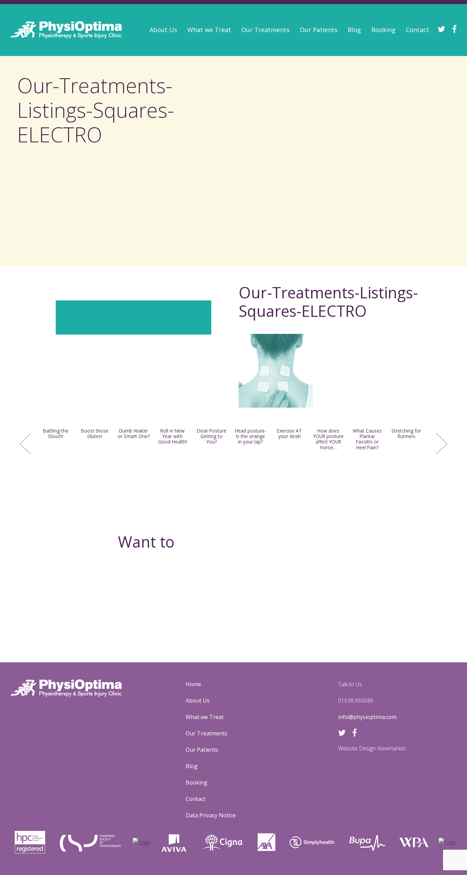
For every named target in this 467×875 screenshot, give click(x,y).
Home (193, 684)
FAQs (156, 82)
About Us (163, 30)
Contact (417, 30)
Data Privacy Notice (211, 815)
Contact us (234, 616)
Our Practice (166, 64)
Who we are (166, 47)
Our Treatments (265, 30)
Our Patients (318, 30)
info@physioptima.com (367, 717)
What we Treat (209, 30)
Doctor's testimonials (178, 100)
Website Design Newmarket (371, 748)
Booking (383, 30)
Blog (354, 30)
